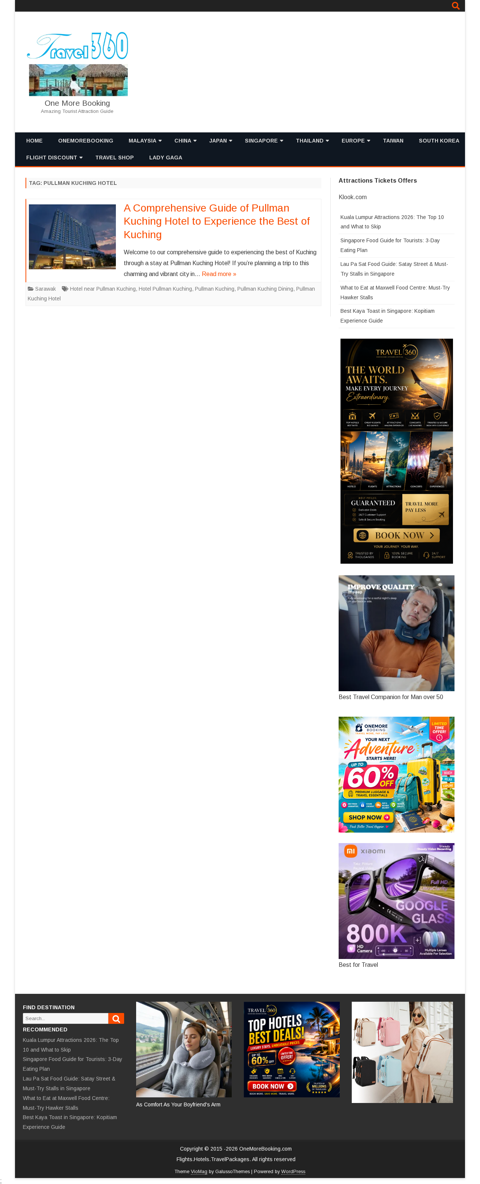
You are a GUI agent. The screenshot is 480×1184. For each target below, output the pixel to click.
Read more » (219, 274)
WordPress (293, 1171)
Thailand (310, 141)
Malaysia (142, 141)
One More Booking (77, 103)
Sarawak (45, 289)
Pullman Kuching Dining (265, 289)
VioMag (199, 1171)
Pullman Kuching (214, 289)
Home (34, 141)
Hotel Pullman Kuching (165, 289)
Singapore (261, 141)
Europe (353, 141)
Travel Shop (114, 158)
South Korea (439, 141)
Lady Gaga (165, 158)
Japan (218, 141)
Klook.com (353, 197)
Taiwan (393, 141)
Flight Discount (51, 158)
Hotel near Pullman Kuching (103, 289)
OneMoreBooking (85, 141)
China (182, 141)
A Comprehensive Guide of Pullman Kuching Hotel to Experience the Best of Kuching (217, 221)
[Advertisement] (320, 72)
